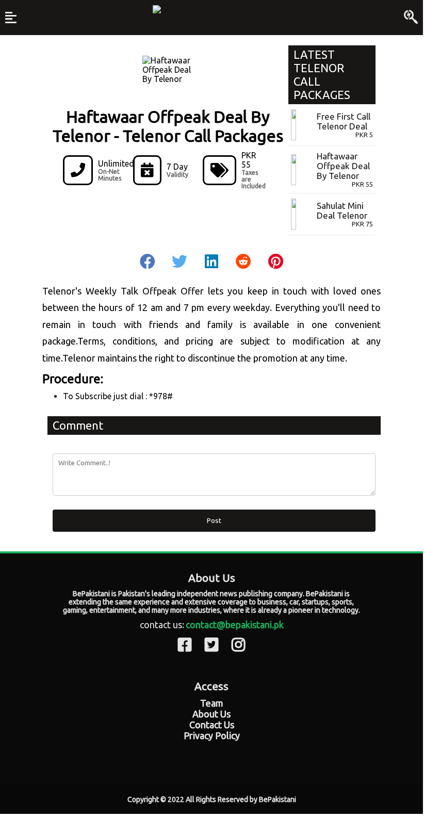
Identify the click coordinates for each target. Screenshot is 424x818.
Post (214, 521)
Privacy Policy (212, 735)
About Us (211, 714)
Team (211, 703)
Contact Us (211, 724)
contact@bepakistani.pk (235, 624)
